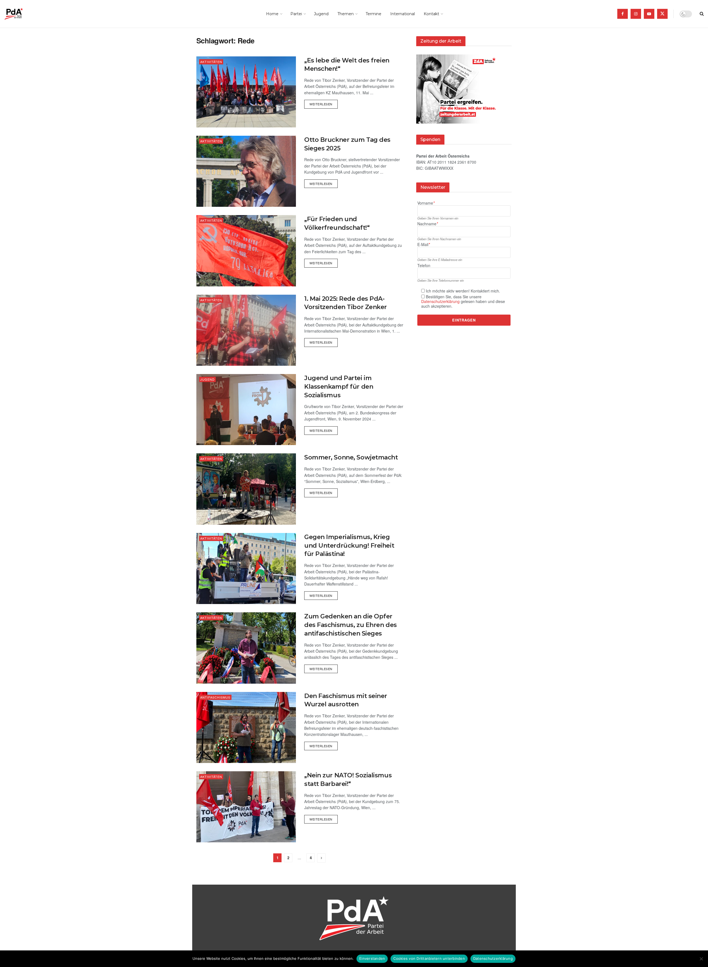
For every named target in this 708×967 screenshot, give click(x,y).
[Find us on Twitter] (662, 14)
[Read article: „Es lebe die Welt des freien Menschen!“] (246, 91)
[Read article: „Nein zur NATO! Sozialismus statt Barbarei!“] (246, 806)
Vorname (425, 203)
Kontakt (431, 13)
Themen (345, 13)
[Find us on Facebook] (622, 14)
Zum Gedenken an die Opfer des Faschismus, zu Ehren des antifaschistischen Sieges (350, 625)
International (402, 13)
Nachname (427, 223)
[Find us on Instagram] (636, 14)
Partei (296, 13)
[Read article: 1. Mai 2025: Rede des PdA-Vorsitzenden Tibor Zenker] (246, 330)
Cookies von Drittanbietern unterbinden (429, 958)
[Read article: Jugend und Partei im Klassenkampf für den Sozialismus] (246, 409)
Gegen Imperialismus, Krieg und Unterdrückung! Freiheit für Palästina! (349, 545)
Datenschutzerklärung (440, 301)
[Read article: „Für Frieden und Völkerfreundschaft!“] (246, 250)
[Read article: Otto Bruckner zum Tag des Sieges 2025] (246, 171)
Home (272, 13)
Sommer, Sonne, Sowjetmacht (351, 457)
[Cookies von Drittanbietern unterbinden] (701, 958)
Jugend (321, 13)
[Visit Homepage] (21, 14)
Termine (373, 13)
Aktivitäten (211, 61)
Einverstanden (372, 958)
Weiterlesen (323, 103)
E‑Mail (423, 244)
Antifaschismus (215, 697)
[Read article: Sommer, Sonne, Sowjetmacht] (246, 488)
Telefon (423, 265)
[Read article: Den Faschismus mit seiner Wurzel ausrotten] (246, 727)
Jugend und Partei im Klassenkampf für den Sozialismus (338, 386)
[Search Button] (702, 14)
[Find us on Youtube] (649, 14)
